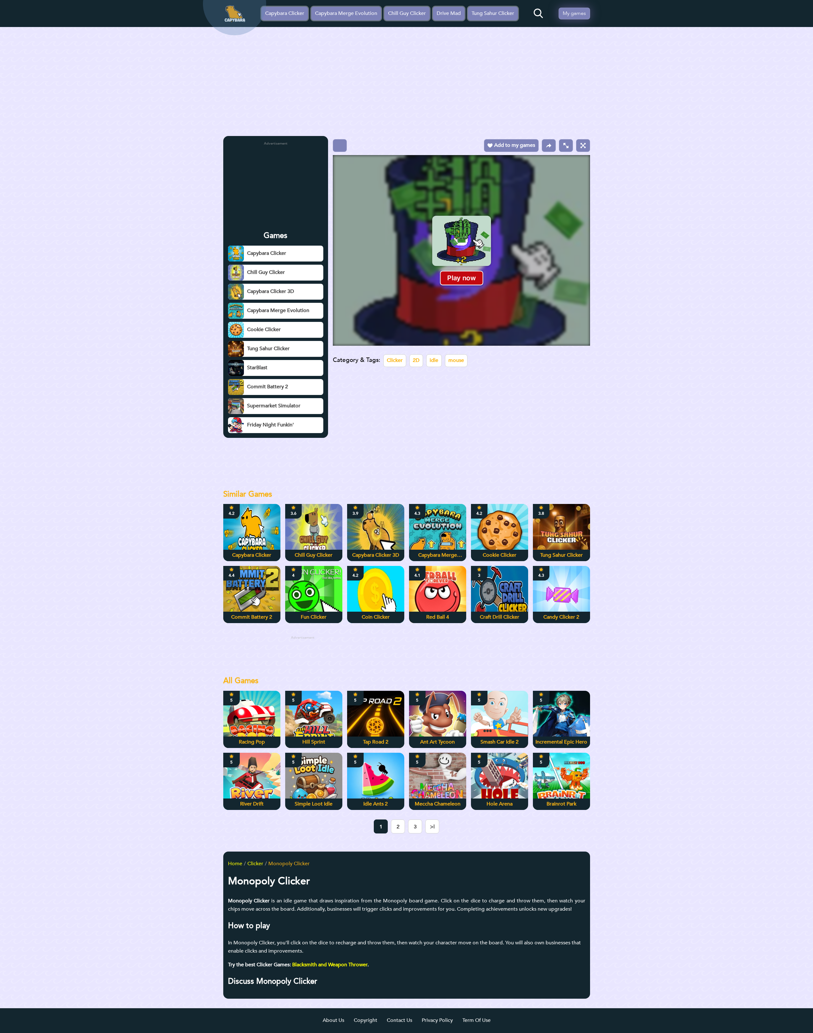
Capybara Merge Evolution (346, 13)
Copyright (365, 1020)
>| (432, 826)
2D (416, 360)
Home (235, 863)
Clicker (395, 360)
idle (434, 360)
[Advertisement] (406, 83)
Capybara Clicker (284, 13)
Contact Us (399, 1020)
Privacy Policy (437, 1020)
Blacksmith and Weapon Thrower (329, 964)
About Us (333, 1020)
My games (574, 13)
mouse (456, 360)
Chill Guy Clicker (407, 13)
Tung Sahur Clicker (493, 13)
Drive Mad (449, 13)
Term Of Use (476, 1020)
